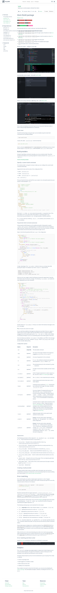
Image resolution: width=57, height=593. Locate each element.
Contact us (42, 585)
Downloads (7, 583)
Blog (23, 583)
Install (51, 11)
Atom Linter (44, 100)
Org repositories (26, 585)
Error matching (45, 374)
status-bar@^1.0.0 (6, 19)
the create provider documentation (33, 473)
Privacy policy (42, 583)
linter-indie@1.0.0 (6, 22)
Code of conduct (43, 584)
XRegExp (40, 499)
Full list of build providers (23, 159)
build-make (38, 75)
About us (24, 584)
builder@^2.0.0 (6, 18)
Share (46, 11)
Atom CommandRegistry (38, 404)
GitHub (40, 11)
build (19, 6)
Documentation (8, 584)
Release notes (20, 17)
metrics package (20, 569)
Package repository (8, 585)
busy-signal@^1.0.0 (7, 21)
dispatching (40, 410)
